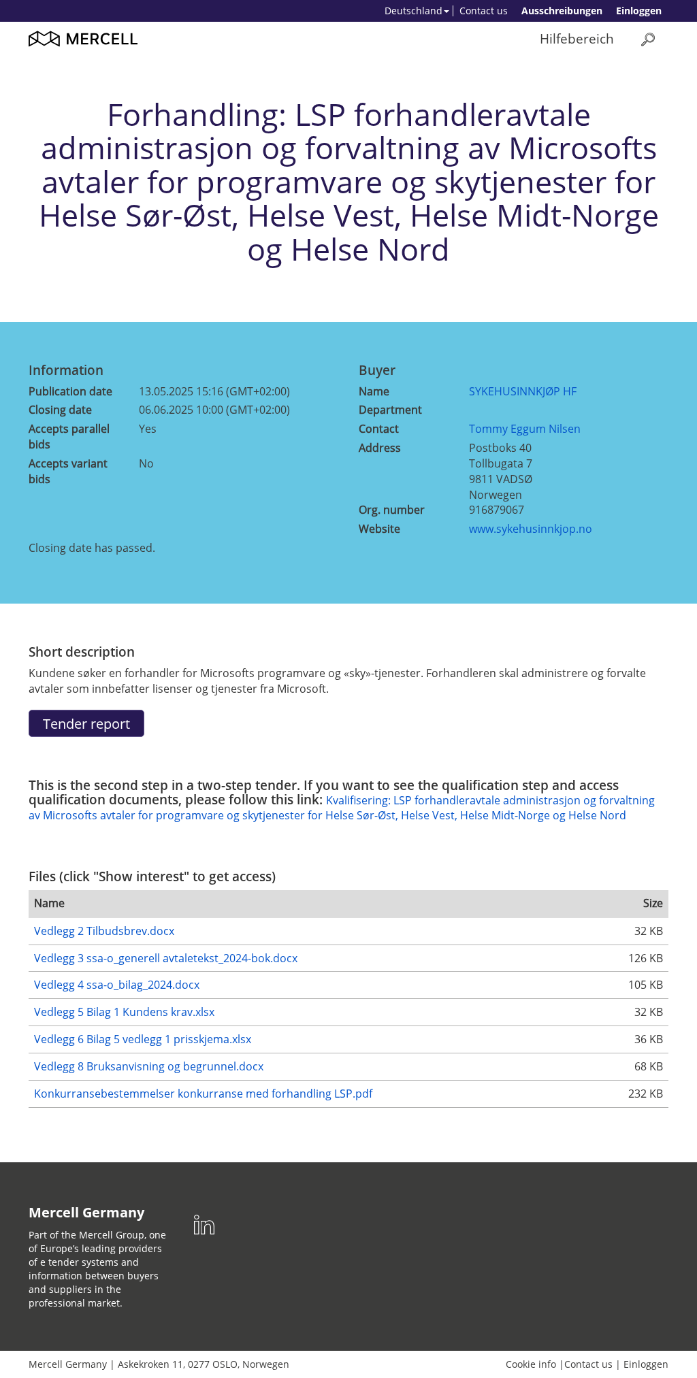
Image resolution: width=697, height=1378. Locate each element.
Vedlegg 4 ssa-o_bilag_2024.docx (116, 984)
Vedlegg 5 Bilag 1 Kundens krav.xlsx (124, 1011)
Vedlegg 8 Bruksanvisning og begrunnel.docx (148, 1066)
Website (379, 528)
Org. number (392, 509)
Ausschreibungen (561, 10)
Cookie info (531, 1364)
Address (380, 447)
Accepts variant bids (68, 471)
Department (390, 409)
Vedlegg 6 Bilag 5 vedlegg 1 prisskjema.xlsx (142, 1039)
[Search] (648, 39)
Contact (379, 428)
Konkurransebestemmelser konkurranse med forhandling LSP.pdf (203, 1093)
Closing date (60, 409)
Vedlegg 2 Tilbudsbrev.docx (104, 930)
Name (374, 391)
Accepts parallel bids (69, 436)
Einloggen (639, 10)
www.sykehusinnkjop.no (530, 528)
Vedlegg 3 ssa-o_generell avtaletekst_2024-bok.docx (165, 958)
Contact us (483, 10)
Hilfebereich (577, 38)
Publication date (70, 391)
